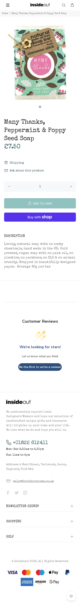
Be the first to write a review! (40, 367)
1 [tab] (40, 107)
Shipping (17, 163)
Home (5, 13)
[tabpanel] (40, 63)
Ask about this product (27, 170)
